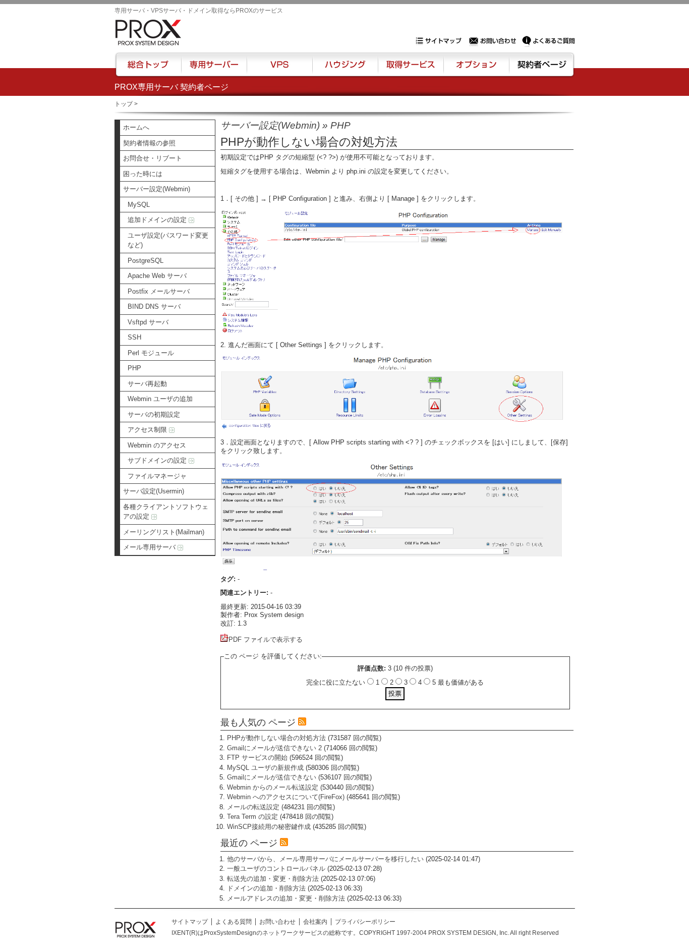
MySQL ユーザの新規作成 (265, 767)
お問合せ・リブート (152, 158)
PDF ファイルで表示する (265, 639)
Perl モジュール (151, 353)
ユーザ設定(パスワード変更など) (168, 240)
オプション (475, 69)
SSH (134, 337)
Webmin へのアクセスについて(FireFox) (285, 797)
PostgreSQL (145, 260)
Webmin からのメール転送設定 (272, 787)
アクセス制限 (148, 429)
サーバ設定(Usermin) (153, 491)
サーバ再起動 (147, 383)
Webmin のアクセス (157, 445)
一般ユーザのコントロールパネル (276, 868)
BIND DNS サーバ (154, 306)
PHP (134, 368)
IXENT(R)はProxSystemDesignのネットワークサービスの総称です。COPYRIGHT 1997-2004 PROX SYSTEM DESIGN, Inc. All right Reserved (365, 932)
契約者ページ (540, 69)
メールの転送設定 (253, 807)
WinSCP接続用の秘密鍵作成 (269, 826)
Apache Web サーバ (157, 276)
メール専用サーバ (150, 547)
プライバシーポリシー (365, 921)
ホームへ (136, 127)
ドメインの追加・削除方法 (266, 888)
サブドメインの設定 (158, 460)
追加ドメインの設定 (158, 220)
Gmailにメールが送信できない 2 (274, 748)
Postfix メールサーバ (159, 291)
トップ (123, 103)
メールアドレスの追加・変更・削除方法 (286, 898)
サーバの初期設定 (154, 414)
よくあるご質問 (548, 41)
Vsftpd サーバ (148, 322)
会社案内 (315, 921)
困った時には (142, 174)
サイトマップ (441, 41)
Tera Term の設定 (252, 816)
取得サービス (409, 69)
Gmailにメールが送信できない (271, 777)
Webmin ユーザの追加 (160, 399)
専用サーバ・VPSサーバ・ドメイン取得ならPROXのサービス (198, 10)
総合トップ (149, 69)
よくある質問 (233, 921)
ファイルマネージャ (157, 476)
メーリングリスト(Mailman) (163, 532)
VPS (279, 69)
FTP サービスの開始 (257, 757)
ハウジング (344, 69)
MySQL (139, 204)
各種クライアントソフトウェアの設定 (165, 512)
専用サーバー (214, 69)
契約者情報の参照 (149, 143)
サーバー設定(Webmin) (156, 189)
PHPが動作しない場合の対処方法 (276, 738)
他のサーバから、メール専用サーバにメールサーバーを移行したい (325, 859)
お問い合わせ (494, 41)
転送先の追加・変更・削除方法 (273, 878)
